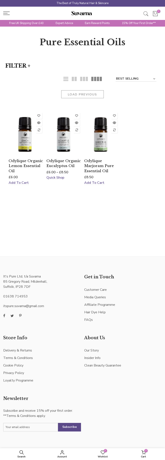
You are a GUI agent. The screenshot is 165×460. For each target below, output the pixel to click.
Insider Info (92, 358)
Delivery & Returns (17, 350)
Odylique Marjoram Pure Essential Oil (99, 166)
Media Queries (95, 297)
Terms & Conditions (18, 358)
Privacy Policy (13, 373)
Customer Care (95, 289)
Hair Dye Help (95, 312)
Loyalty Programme (18, 380)
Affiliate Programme (99, 304)
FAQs (88, 319)
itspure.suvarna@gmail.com (23, 306)
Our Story (91, 350)
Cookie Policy (13, 365)
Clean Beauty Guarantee (102, 365)
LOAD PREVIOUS (82, 94)
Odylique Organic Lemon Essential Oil (26, 166)
